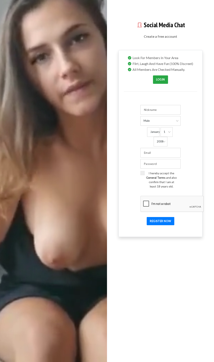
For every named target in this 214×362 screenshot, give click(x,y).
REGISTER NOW (160, 221)
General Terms (156, 177)
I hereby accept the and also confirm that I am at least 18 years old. (161, 179)
